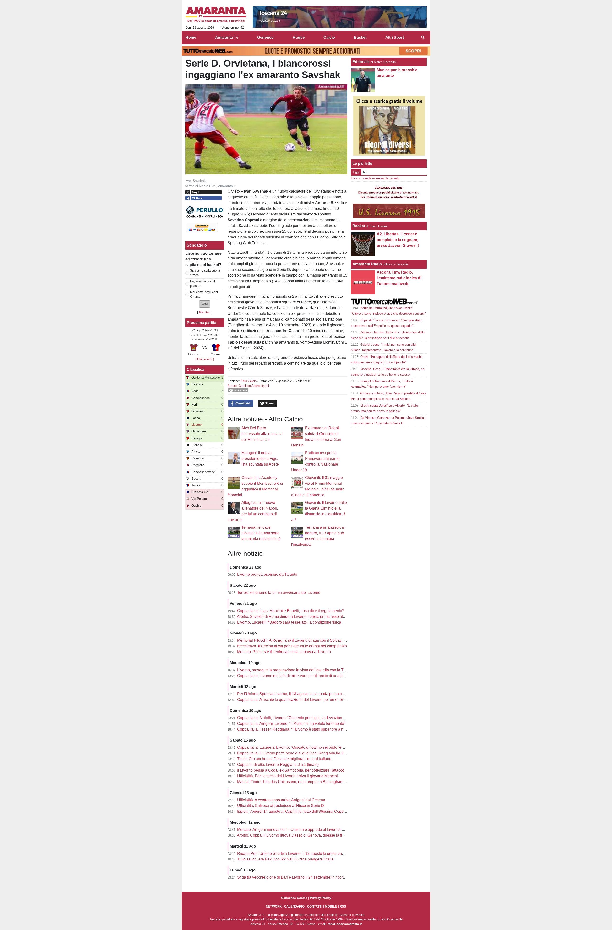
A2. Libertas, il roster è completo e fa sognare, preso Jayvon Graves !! (398, 239)
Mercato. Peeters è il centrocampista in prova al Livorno (284, 652)
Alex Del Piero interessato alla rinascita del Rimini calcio (262, 433)
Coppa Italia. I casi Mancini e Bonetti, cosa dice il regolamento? (290, 611)
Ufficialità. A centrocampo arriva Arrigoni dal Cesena (281, 800)
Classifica (195, 369)
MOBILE (331, 906)
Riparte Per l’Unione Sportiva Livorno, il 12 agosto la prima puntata (293, 853)
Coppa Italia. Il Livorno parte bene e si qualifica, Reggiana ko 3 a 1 (293, 753)
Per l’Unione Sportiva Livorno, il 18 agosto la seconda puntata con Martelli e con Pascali (311, 694)
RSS (343, 906)
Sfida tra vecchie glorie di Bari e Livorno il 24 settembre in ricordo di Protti (299, 877)
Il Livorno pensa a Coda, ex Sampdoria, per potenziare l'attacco (290, 770)
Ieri (365, 172)
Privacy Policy (320, 898)
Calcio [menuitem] (329, 37)
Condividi (243, 403)
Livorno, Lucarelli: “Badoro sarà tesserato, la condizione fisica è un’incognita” (302, 622)
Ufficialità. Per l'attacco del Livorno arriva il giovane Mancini (287, 776)
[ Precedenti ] (204, 359)
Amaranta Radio (367, 264)
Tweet (269, 403)
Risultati (204, 312)
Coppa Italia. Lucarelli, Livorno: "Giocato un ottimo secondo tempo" (293, 747)
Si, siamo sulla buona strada (205, 273)
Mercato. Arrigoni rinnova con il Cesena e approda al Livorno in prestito (297, 830)
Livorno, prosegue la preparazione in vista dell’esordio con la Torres (294, 670)
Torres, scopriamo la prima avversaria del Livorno (278, 593)
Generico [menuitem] (265, 37)
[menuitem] (422, 37)
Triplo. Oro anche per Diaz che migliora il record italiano (284, 759)
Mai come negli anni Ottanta (204, 294)
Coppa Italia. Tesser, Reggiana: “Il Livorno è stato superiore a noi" (292, 729)
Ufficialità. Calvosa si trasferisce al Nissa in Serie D (280, 806)
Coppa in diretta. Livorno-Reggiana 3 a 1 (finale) (278, 765)
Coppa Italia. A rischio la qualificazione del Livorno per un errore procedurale (301, 700)
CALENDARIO (294, 906)
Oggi (356, 172)
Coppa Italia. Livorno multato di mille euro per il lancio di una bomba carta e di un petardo (312, 676)
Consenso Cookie (294, 898)
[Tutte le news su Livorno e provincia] (216, 14)
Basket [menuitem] (360, 37)
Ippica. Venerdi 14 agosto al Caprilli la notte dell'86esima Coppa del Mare (299, 811)
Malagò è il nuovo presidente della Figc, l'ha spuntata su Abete (260, 458)
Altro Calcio (248, 381)
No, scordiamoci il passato (202, 284)
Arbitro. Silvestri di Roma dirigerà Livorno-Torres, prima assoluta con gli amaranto (305, 616)
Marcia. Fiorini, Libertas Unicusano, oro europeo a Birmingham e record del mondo (307, 782)
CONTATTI (314, 906)
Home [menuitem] (191, 37)
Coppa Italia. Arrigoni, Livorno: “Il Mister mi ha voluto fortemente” (291, 723)
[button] (204, 304)
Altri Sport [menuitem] (394, 37)
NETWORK (274, 906)
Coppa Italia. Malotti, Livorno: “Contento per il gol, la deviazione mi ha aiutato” (302, 718)
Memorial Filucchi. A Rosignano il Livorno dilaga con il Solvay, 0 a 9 (294, 640)
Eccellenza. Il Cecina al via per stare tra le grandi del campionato (292, 646)
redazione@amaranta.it (345, 924)
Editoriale (361, 62)
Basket (358, 226)
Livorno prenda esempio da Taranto (267, 574)
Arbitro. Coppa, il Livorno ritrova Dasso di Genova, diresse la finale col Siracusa (304, 835)
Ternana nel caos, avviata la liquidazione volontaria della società (261, 533)
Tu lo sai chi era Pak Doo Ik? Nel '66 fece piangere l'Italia (285, 859)
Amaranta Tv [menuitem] (226, 37)
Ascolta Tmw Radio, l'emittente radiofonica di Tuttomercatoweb (399, 278)
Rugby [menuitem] (299, 37)
